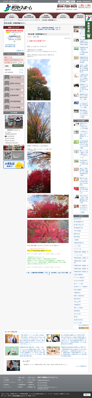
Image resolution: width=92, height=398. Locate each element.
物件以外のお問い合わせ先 (14, 30)
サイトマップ (7, 387)
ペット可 (21, 382)
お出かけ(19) (77, 314)
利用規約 (6, 384)
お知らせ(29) (77, 301)
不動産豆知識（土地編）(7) (81, 258)
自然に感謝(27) (78, 289)
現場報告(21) (77, 292)
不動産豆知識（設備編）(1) (81, 265)
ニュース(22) (77, 246)
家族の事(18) (77, 298)
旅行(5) (76, 316)
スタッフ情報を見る (81, 366)
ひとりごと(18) (78, 322)
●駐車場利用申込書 (10, 45)
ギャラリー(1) (77, 249)
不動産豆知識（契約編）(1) (81, 271)
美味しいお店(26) (78, 307)
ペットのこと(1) (78, 255)
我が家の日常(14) (78, 320)
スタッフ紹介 (31, 380)
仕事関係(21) (77, 304)
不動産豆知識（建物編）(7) (81, 252)
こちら (7, 32)
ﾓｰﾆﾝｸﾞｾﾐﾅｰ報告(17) (79, 277)
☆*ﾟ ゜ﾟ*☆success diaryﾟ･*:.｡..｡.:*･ (39, 250)
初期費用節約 (22, 384)
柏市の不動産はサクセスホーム (47, 377)
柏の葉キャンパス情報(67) (81, 286)
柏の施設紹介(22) (78, 227)
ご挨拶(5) (76, 240)
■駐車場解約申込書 (10, 46)
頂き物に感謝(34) (78, 274)
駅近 (20, 380)
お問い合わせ (31, 377)
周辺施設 (30, 382)
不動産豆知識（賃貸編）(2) (81, 268)
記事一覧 (58, 27)
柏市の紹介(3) (77, 218)
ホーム (6, 377)
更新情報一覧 (20, 50)
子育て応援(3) (77, 230)
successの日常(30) (79, 280)
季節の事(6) (77, 236)
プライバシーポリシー (10, 382)
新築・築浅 (21, 377)
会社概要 (6, 380)
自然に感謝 (36, 36)
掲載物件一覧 (31, 387)
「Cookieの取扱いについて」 (18, 395)
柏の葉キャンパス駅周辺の (15, 38)
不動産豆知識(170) (78, 242)
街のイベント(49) (78, 283)
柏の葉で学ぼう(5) (78, 224)
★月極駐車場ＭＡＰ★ (14, 36)
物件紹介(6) (77, 234)
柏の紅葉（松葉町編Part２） (38, 34)
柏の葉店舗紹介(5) (78, 221)
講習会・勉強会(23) (79, 295)
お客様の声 (31, 384)
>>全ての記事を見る (83, 325)
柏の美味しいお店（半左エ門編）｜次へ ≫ (49, 29)
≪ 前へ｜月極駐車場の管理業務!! (45, 27)
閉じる (87, 394)
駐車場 (20, 387)
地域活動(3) (77, 310)
